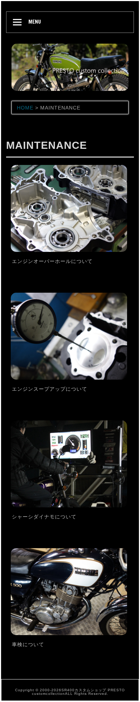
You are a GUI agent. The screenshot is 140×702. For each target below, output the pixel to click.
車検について (28, 644)
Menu (34, 21)
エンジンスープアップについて (49, 389)
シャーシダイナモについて (44, 517)
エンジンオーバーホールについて (52, 261)
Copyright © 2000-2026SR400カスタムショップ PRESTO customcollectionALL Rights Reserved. (70, 692)
